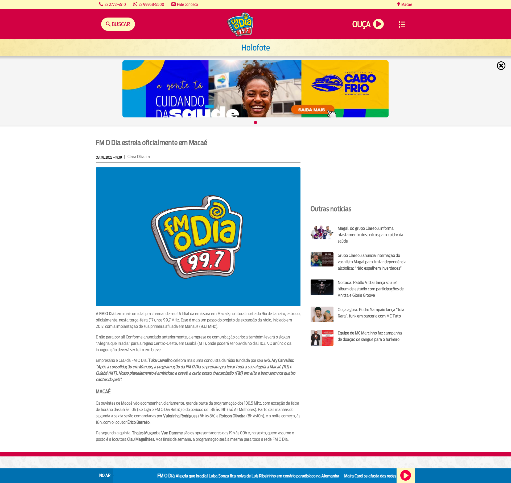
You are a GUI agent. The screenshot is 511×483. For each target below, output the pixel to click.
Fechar (501, 65)
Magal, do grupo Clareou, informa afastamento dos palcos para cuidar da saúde (370, 235)
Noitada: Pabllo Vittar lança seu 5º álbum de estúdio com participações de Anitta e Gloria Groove (371, 289)
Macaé (406, 4)
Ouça (361, 24)
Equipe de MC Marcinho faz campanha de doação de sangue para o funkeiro (370, 336)
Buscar (120, 24)
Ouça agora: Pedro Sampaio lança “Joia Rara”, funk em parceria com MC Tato (371, 313)
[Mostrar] (255, 122)
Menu (402, 24)
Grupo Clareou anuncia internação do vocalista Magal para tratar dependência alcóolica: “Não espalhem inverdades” (372, 262)
